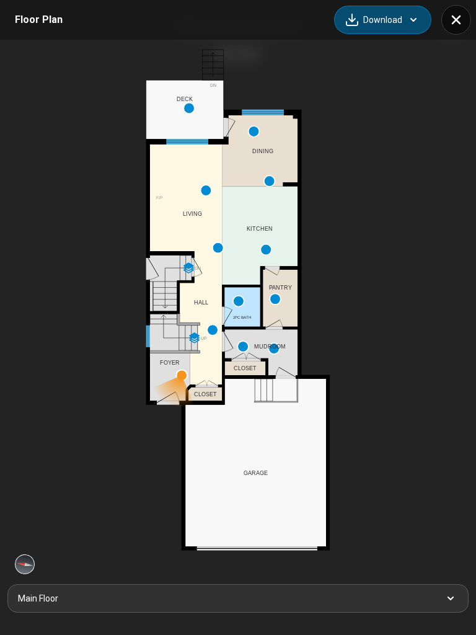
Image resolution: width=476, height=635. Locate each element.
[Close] (456, 20)
